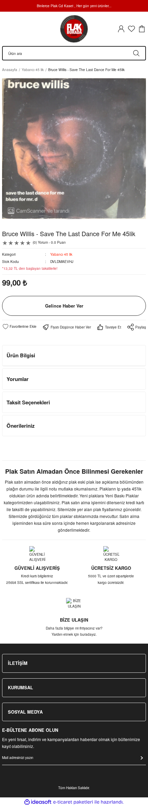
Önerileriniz (21, 425)
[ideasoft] (38, 802)
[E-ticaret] (73, 802)
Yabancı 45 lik (61, 254)
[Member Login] (121, 29)
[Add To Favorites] (19, 326)
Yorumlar (18, 379)
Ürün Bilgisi (21, 355)
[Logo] (74, 29)
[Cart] (142, 29)
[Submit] (142, 758)
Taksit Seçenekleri (28, 402)
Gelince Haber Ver (64, 306)
